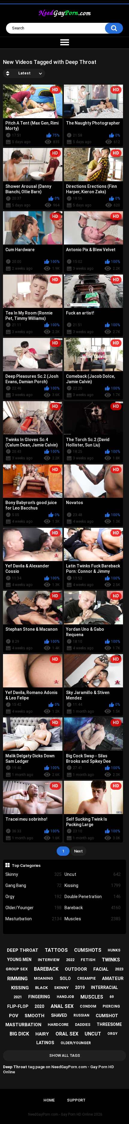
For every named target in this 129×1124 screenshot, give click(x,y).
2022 (70, 959)
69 (112, 997)
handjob (65, 997)
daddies (82, 1025)
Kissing (92, 885)
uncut (93, 1034)
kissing (20, 987)
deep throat (22, 950)
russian (81, 1015)
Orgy (33, 896)
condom (88, 1006)
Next (78, 851)
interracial (104, 987)
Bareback (92, 907)
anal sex (62, 1006)
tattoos (56, 950)
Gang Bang (33, 885)
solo (65, 978)
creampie (86, 978)
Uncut (92, 874)
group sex (17, 969)
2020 (39, 1006)
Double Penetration (92, 896)
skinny (61, 987)
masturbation (23, 1024)
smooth (34, 1015)
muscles (91, 997)
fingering (39, 996)
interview (48, 959)
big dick (19, 1034)
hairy (42, 1034)
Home (49, 1100)
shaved (59, 1015)
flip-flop (17, 1006)
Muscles (92, 918)
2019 (80, 987)
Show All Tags (64, 1055)
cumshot (107, 1015)
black (41, 987)
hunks (114, 950)
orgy (112, 1034)
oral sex (67, 1034)
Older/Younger (33, 907)
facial (101, 969)
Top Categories (26, 865)
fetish (88, 959)
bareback (46, 969)
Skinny (33, 874)
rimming (17, 978)
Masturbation (33, 918)
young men (19, 959)
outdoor (76, 969)
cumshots (87, 950)
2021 (18, 997)
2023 (119, 969)
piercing (111, 1006)
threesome (109, 1024)
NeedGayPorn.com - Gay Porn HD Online (60, 1114)
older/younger (76, 1043)
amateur (113, 978)
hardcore (58, 1024)
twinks (111, 960)
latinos (45, 1042)
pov (13, 1015)
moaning (43, 978)
